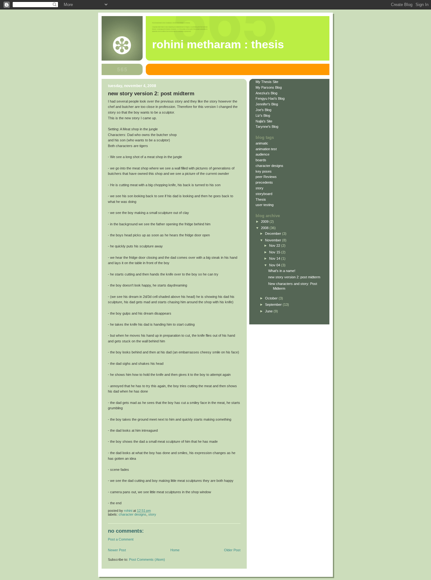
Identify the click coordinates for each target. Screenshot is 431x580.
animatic (262, 143)
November (273, 240)
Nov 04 (275, 265)
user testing (265, 205)
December (273, 233)
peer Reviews (266, 177)
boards (261, 160)
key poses (264, 171)
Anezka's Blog (266, 93)
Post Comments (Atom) (147, 559)
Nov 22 (275, 245)
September (274, 304)
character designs (132, 514)
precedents (264, 182)
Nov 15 (275, 252)
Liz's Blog (263, 115)
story (152, 514)
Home (175, 550)
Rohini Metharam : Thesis (218, 44)
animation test (266, 149)
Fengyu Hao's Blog (270, 98)
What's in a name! (281, 271)
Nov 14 (275, 258)
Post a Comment (120, 539)
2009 (265, 221)
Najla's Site (264, 121)
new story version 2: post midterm (294, 277)
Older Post (232, 550)
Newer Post (117, 550)
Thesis (261, 199)
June (269, 311)
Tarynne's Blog (267, 126)
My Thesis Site (267, 82)
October (272, 298)
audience (262, 154)
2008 (265, 228)
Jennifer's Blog (267, 104)
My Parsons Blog (269, 87)
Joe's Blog (263, 110)
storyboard (264, 194)
